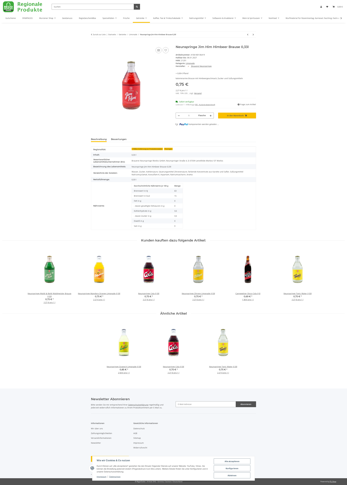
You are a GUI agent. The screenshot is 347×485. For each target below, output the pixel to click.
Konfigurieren (232, 468)
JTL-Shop (333, 481)
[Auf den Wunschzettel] (166, 50)
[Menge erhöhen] (211, 115)
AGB (135, 433)
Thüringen (168, 149)
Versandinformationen (101, 438)
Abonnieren (245, 404)
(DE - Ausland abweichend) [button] (205, 105)
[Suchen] (137, 7)
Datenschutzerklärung (138, 404)
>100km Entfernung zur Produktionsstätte (147, 149)
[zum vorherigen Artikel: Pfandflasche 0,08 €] (247, 34)
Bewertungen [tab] (119, 139)
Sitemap (137, 438)
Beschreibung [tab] (99, 139)
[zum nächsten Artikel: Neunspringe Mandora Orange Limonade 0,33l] (253, 34)
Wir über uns (97, 428)
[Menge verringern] (179, 115)
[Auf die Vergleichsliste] (159, 50)
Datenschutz (115, 477)
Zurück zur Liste (99, 34)
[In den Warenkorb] (93, 43)
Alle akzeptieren (232, 461)
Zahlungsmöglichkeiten (101, 433)
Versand (198, 93)
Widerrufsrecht (140, 447)
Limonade (190, 63)
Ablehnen (232, 475)
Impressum (101, 477)
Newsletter (96, 443)
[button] (321, 6)
